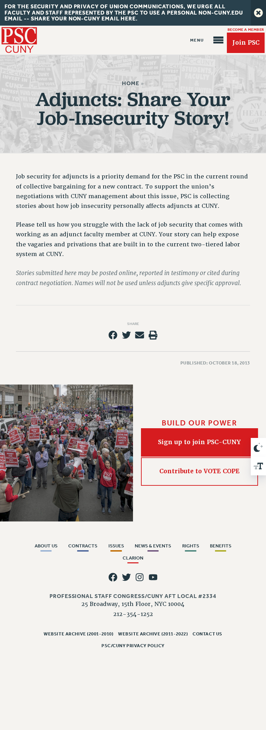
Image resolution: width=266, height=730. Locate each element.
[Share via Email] (139, 335)
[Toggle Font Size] (258, 466)
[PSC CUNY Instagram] (139, 577)
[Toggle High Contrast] (258, 447)
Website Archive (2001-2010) (78, 633)
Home (130, 83)
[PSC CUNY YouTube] (153, 577)
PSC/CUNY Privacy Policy (133, 645)
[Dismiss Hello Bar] (258, 13)
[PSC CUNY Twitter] (126, 577)
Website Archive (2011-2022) (153, 633)
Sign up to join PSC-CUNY (199, 442)
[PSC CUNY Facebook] (112, 577)
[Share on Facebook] (112, 335)
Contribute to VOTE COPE (199, 471)
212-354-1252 (133, 614)
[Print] (153, 335)
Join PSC (245, 42)
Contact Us (207, 633)
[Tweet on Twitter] (126, 335)
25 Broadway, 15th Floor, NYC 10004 (133, 604)
